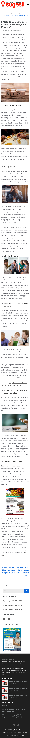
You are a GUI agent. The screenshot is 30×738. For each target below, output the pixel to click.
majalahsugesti (17, 30)
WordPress (21, 735)
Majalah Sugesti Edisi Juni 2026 (12, 605)
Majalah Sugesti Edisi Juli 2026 (12, 601)
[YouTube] (9, 619)
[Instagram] (6, 619)
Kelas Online (6, 705)
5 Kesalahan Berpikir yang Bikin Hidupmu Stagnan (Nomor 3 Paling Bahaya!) (13, 716)
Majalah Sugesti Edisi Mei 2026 (12, 609)
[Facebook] (4, 619)
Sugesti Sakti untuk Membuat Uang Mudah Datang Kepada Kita (14, 710)
